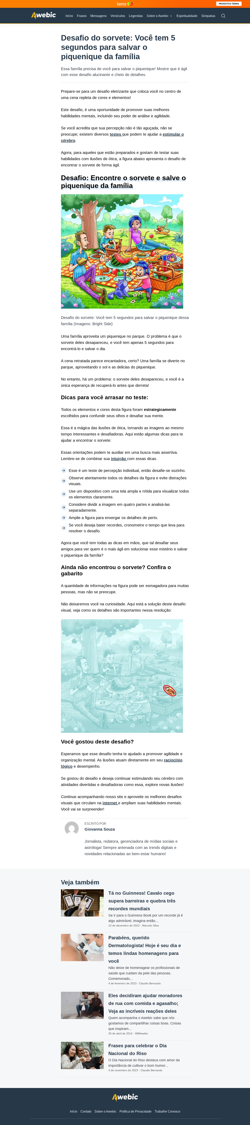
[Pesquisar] (223, 16)
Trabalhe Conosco (167, 1111)
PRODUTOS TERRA (229, 4)
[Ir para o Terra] (125, 4)
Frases (82, 16)
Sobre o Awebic (158, 16)
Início (69, 16)
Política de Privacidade (136, 1111)
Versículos (118, 16)
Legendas (136, 16)
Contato (85, 1111)
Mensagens (98, 16)
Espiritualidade (187, 16)
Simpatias (208, 16)
